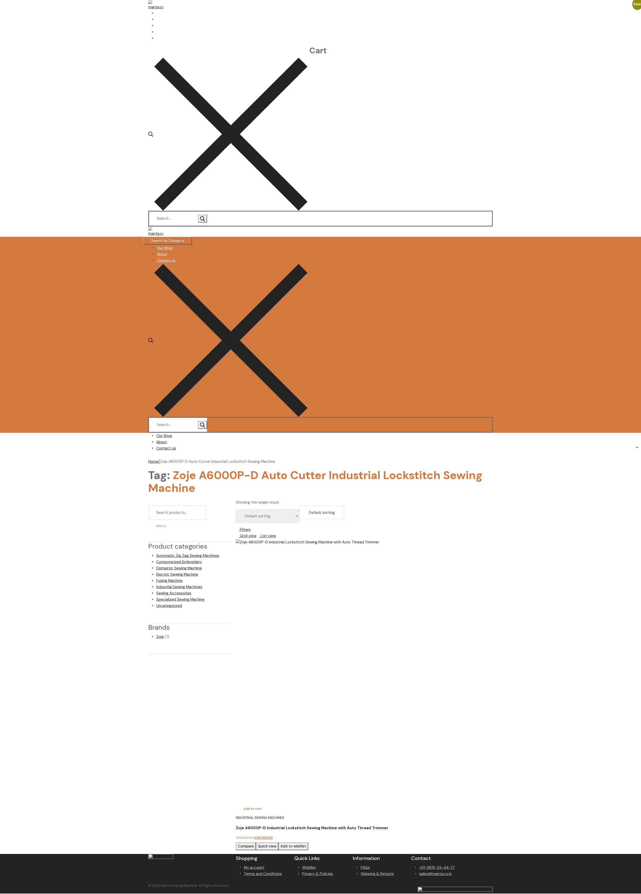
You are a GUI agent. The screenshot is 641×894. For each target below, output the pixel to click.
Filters (245, 529)
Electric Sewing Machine (177, 574)
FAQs (365, 867)
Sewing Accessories (173, 593)
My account (254, 867)
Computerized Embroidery (179, 561)
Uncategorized (169, 605)
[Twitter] (157, 19)
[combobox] (321, 512)
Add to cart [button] (253, 809)
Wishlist (309, 867)
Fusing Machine (169, 580)
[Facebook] (157, 13)
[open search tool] (227, 133)
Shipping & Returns (377, 873)
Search (161, 526)
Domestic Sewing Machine (179, 568)
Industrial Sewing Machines (179, 586)
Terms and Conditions (263, 873)
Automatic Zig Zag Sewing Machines (187, 555)
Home (153, 461)
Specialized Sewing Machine (180, 599)
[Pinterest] (157, 38)
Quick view (267, 846)
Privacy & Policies (317, 873)
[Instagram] (157, 32)
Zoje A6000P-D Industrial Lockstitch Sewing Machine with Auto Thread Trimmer (312, 827)
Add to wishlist (293, 846)
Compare (246, 846)
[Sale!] (364, 667)
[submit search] (202, 218)
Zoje (160, 636)
